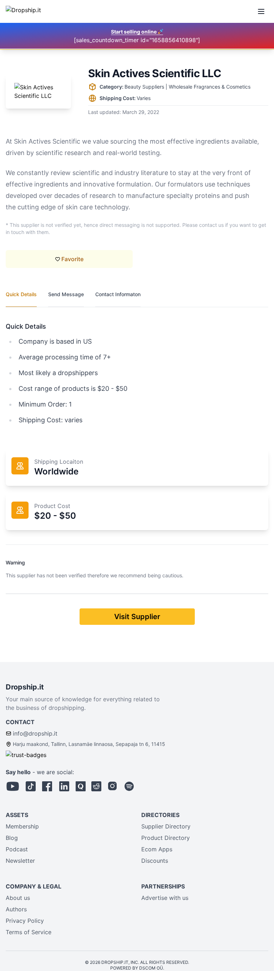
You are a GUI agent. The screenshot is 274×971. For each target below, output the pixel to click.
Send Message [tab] (66, 294)
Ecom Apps (156, 849)
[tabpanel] (137, 366)
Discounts (154, 860)
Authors (16, 909)
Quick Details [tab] (21, 294)
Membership (22, 826)
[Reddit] (96, 786)
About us (18, 897)
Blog (12, 837)
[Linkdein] (64, 786)
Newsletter (20, 860)
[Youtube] (13, 786)
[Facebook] (47, 786)
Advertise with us (164, 897)
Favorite (72, 259)
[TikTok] (31, 786)
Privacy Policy (25, 920)
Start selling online (134, 32)
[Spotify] (129, 786)
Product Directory (165, 837)
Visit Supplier (137, 616)
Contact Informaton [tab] (118, 294)
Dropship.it (25, 687)
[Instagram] (112, 786)
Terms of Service (28, 932)
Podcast (17, 849)
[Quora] (81, 786)
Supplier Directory (166, 826)
